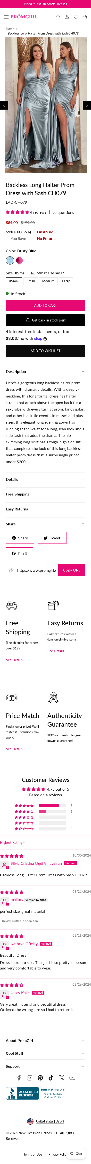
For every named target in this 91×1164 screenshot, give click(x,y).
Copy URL (71, 570)
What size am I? (50, 273)
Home (10, 29)
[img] (11, 856)
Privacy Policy (58, 1154)
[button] (6, 17)
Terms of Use (33, 1154)
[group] (45, 105)
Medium (48, 281)
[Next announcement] (70, 4)
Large (66, 281)
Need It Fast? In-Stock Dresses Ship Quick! (53, 4)
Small (31, 281)
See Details (14, 660)
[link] (67, 17)
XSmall (14, 281)
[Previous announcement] (21, 4)
